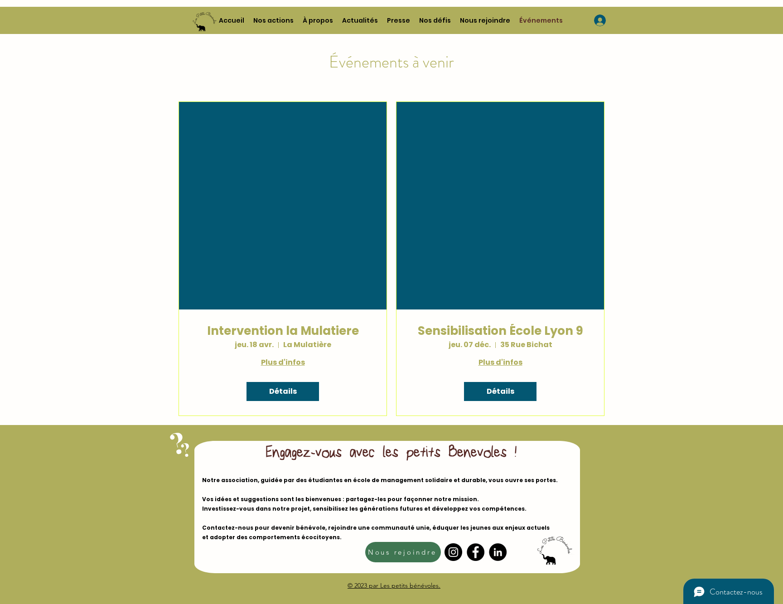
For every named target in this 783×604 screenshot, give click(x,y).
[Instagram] (453, 552)
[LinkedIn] (498, 552)
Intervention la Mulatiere (283, 331)
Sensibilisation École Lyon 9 (500, 331)
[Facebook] (475, 552)
